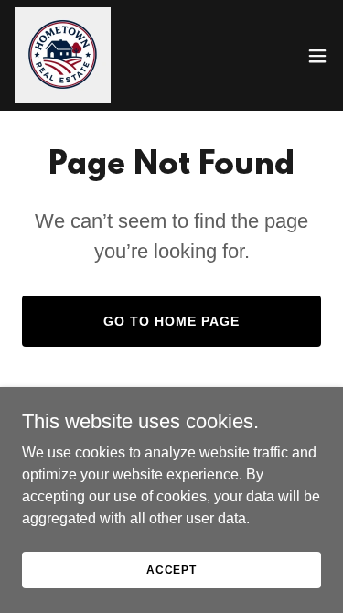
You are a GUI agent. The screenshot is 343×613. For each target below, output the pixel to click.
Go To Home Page (171, 321)
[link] (63, 55)
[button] (317, 56)
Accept (171, 569)
